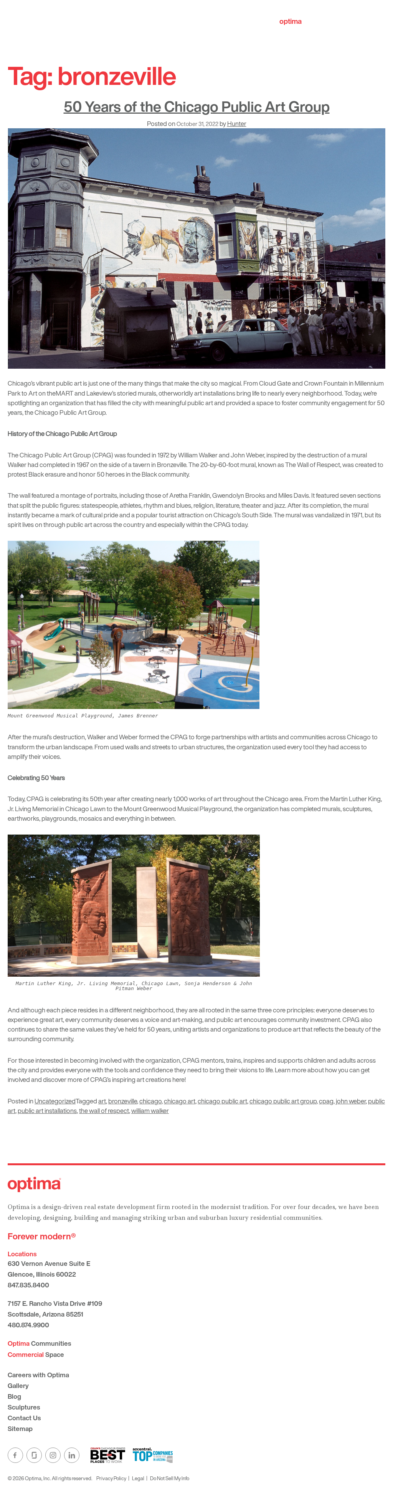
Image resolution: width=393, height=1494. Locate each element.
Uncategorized (55, 1101)
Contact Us (24, 1418)
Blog (14, 1396)
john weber (351, 1101)
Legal (138, 1478)
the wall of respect (104, 1110)
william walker (150, 1110)
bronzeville (122, 1101)
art (102, 1101)
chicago (150, 1101)
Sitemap (20, 1428)
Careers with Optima (38, 1375)
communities (312, 21)
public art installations (47, 1110)
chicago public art (222, 1101)
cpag (326, 1101)
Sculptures (24, 1407)
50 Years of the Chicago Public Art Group (197, 106)
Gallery (18, 1385)
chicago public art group (283, 1101)
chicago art (179, 1101)
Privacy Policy (111, 1478)
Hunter (236, 123)
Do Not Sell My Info (169, 1478)
